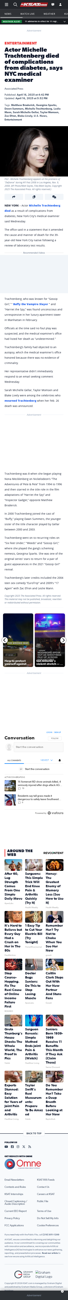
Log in (49, 732)
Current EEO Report (16, 1211)
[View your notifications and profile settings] (59, 760)
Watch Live (27, 13)
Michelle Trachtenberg (38, 108)
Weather (49, 13)
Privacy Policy (12, 1218)
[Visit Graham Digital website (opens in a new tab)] (45, 1274)
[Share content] (14, 197)
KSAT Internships (14, 1194)
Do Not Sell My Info (48, 1218)
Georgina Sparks (46, 105)
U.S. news (40, 116)
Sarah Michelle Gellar (26, 112)
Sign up (57, 732)
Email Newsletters (14, 1180)
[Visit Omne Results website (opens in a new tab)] (34, 1164)
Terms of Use (44, 1211)
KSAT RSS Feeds (46, 1180)
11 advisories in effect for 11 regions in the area (41, 21)
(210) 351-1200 (51, 1234)
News (8, 13)
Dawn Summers (14, 108)
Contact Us (43, 1187)
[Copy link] (34, 197)
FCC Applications (14, 1225)
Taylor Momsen (49, 112)
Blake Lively (25, 116)
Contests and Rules (15, 1187)
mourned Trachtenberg (20, 400)
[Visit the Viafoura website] (55, 813)
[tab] (14, 760)
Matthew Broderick (23, 105)
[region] (34, 773)
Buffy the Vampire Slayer (30, 304)
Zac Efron (10, 116)
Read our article (50, 1253)
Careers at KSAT (46, 1194)
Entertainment (21, 43)
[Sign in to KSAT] (60, 5)
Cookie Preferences (48, 1225)
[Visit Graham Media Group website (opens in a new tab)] (23, 1274)
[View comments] (54, 197)
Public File (42, 1201)
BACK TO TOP (34, 1133)
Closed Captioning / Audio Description (16, 1202)
